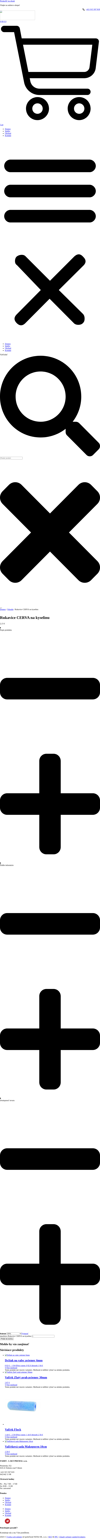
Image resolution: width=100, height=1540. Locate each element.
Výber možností (11, 1368)
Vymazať (24, 1334)
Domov (8, 129)
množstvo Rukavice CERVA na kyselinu (15, 1336)
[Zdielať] (86, 2)
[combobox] (11, 458)
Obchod (8, 133)
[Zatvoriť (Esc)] (92, 2)
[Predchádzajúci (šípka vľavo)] (4, 770)
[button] (50, 240)
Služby (7, 131)
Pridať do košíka (7, 1339)
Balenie (3, 1334)
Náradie (10, 609)
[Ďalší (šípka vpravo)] (95, 770)
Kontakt (8, 136)
